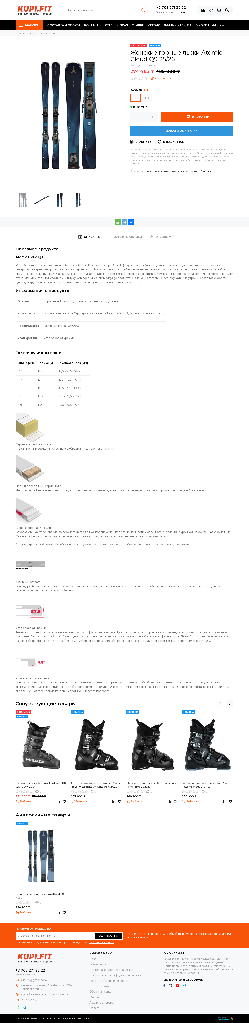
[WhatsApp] (118, 222)
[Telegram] (124, 222)
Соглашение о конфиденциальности (115, 975)
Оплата (94, 1008)
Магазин (32, 25)
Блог (92, 959)
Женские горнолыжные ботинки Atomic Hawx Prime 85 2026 (151, 784)
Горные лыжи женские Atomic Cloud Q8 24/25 (40, 895)
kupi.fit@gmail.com (33, 980)
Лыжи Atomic (160, 170)
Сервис (154, 25)
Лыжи (148, 170)
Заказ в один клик (181, 130)
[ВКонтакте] (131, 222)
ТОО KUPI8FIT (31, 1000)
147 (135, 98)
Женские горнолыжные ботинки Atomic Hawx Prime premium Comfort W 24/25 (96, 784)
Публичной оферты (101, 942)
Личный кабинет (177, 25)
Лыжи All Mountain (200, 170)
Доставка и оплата (63, 25)
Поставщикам (99, 986)
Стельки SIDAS (116, 25)
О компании (205, 25)
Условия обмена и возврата (108, 980)
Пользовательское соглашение (111, 970)
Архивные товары (101, 1002)
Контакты (92, 25)
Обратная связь (100, 991)
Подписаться (108, 935)
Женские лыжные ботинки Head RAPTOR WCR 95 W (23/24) (41, 784)
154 (147, 98)
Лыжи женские (179, 170)
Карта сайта (82, 1018)
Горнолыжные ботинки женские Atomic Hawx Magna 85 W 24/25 (206, 784)
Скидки (138, 25)
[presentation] (220, 704)
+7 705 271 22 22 (171, 7)
